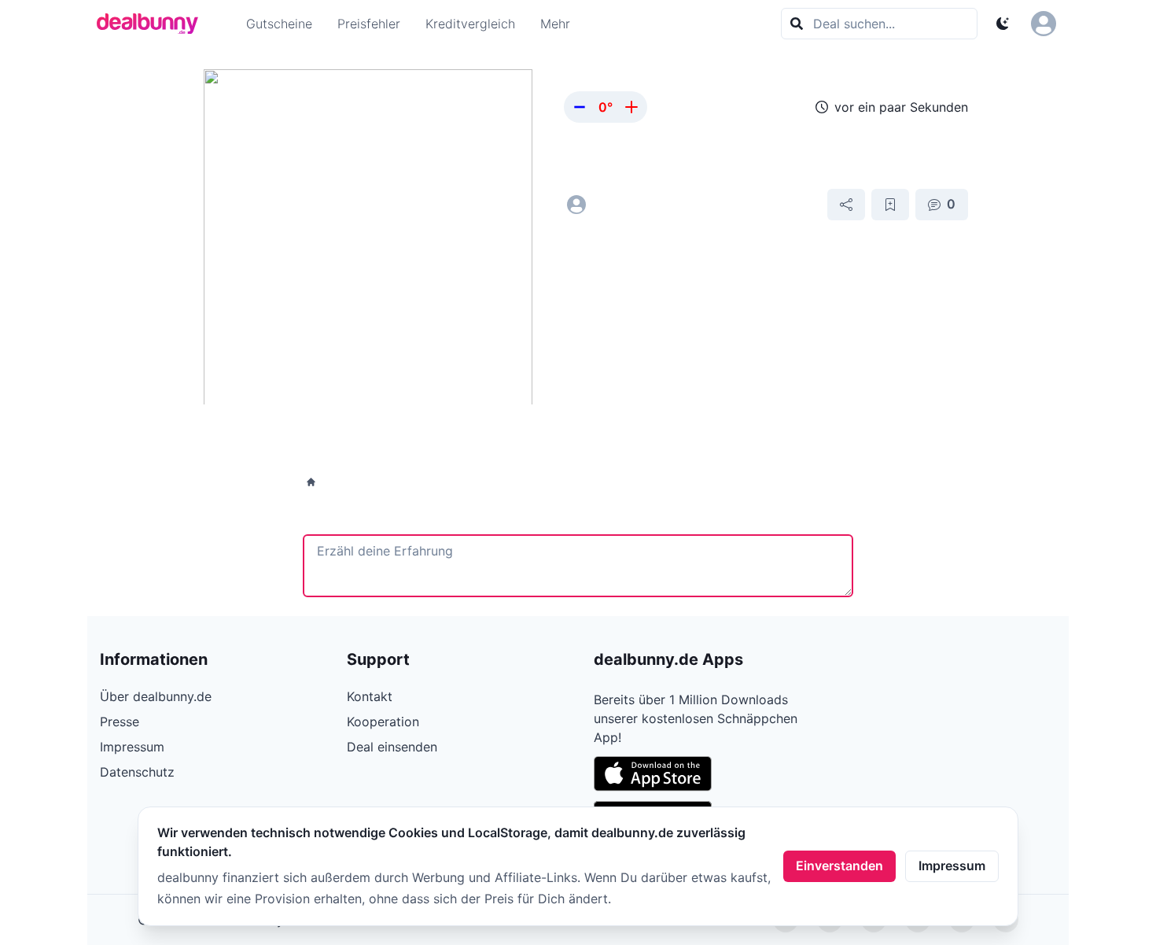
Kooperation (383, 721)
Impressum (952, 865)
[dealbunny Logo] (152, 23)
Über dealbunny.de (156, 696)
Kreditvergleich (470, 23)
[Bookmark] (890, 204)
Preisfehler (368, 23)
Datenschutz (137, 772)
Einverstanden (839, 865)
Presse (119, 721)
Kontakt (369, 696)
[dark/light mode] (1002, 23)
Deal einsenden (392, 747)
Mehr (555, 23)
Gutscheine (279, 23)
